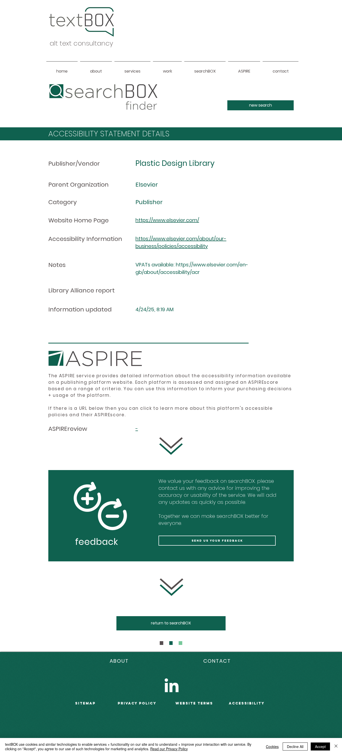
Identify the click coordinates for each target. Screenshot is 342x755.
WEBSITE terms (194, 703)
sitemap (85, 703)
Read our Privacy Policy (169, 748)
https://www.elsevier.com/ (167, 220)
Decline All (295, 746)
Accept (320, 746)
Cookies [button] (272, 746)
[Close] (336, 746)
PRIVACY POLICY (137, 703)
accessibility (247, 703)
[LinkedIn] (171, 685)
